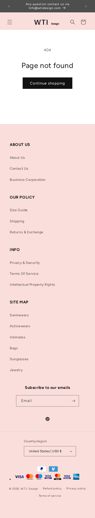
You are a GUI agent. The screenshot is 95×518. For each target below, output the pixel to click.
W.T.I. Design (29, 488)
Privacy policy (76, 488)
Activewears (20, 326)
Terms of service (50, 495)
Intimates (17, 337)
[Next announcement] (86, 6)
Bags (14, 348)
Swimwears (19, 315)
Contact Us (19, 169)
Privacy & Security (25, 263)
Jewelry (16, 370)
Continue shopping (47, 83)
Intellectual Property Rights (32, 285)
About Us (17, 158)
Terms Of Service (24, 274)
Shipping (17, 221)
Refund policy (52, 488)
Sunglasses (19, 359)
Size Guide (19, 210)
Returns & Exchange (26, 232)
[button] (9, 22)
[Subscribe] (73, 401)
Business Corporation (28, 180)
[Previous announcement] (9, 6)
